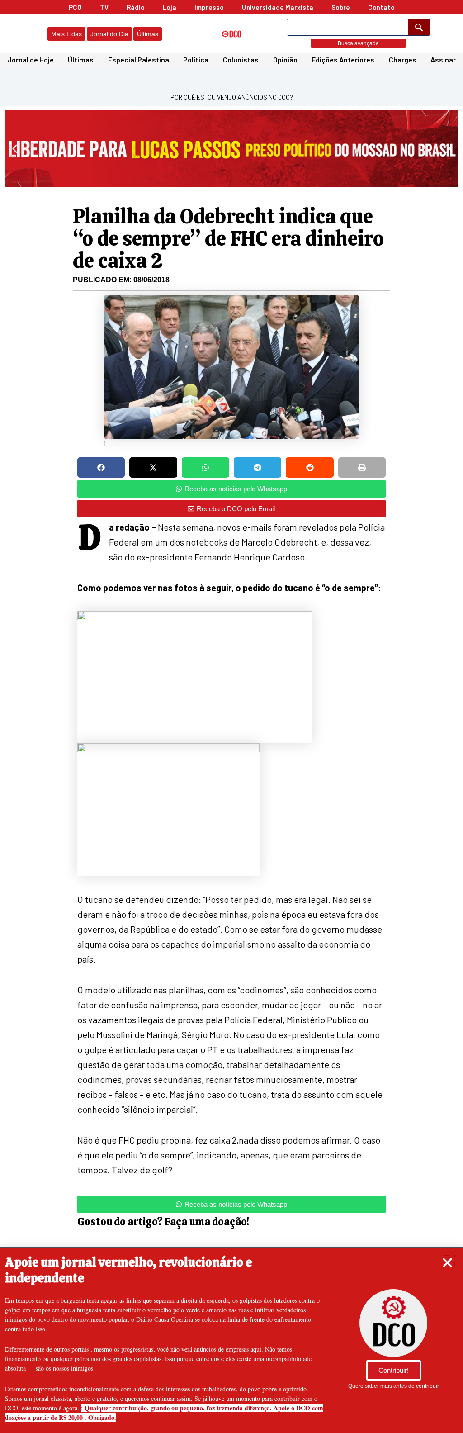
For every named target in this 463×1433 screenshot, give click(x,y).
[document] (231, 716)
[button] (447, 1262)
